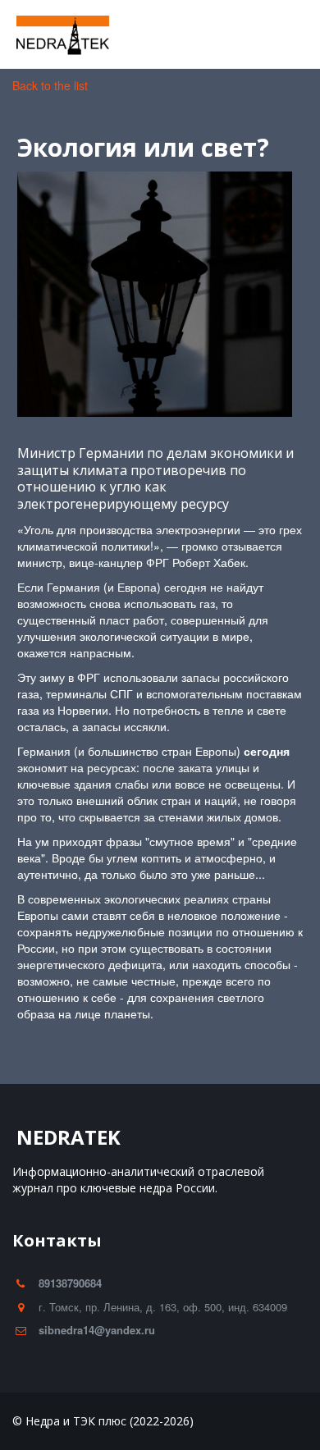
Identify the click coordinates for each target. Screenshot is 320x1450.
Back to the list (50, 85)
